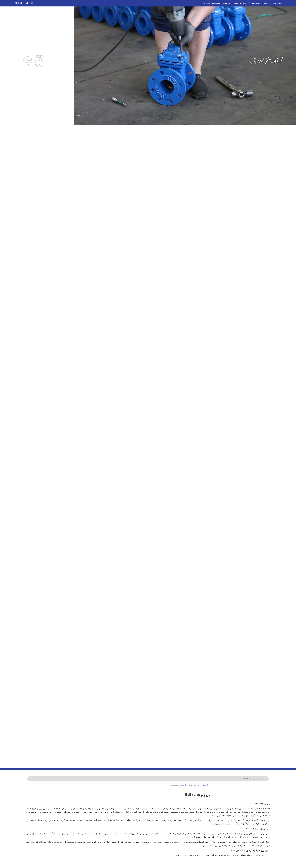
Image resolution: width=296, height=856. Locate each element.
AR (21, 3)
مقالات (261, 778)
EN (16, 3)
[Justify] (32, 3)
